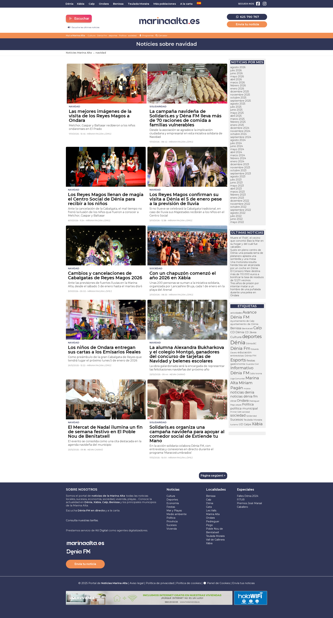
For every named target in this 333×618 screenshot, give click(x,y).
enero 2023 (237, 197)
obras (233, 401)
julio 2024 (236, 143)
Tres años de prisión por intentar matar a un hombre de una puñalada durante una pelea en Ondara (245, 289)
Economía (172, 503)
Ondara (243, 401)
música (247, 388)
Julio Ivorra (256, 373)
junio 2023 (236, 182)
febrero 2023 (238, 194)
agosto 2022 (237, 212)
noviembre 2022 (240, 203)
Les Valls (211, 510)
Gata (209, 506)
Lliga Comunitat (237, 379)
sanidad (246, 411)
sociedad (132, 35)
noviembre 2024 (240, 131)
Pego (232, 405)
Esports (238, 359)
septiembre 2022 (240, 209)
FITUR (241, 499)
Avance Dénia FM (243, 314)
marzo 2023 (237, 191)
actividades (236, 313)
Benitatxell (247, 328)
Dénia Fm (102, 35)
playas (238, 405)
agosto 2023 (237, 176)
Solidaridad (251, 416)
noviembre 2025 (240, 94)
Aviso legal (137, 583)
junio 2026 (236, 73)
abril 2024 (236, 152)
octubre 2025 (238, 97)
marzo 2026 (237, 82)
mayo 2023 (237, 185)
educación (244, 352)
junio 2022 (236, 219)
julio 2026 (236, 70)
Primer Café (235, 412)
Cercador (162, 35)
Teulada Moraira (253, 419)
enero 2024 (237, 161)
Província (172, 521)
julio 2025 (235, 106)
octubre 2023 (238, 170)
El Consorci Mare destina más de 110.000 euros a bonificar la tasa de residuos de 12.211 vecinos (247, 276)
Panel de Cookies (218, 583)
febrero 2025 (238, 121)
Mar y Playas (174, 510)
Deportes (172, 499)
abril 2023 (236, 188)
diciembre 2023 (239, 164)
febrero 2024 (238, 158)
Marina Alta (213, 514)
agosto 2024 (238, 140)
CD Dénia (237, 332)
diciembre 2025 (239, 91)
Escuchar (81, 18)
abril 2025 (236, 115)
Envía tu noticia (247, 24)
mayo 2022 (237, 222)
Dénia (237, 342)
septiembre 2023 (240, 173)
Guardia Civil (252, 364)
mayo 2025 (237, 112)
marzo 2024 (237, 155)
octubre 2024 (238, 134)
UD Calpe (245, 424)
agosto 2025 (237, 103)
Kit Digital (101, 530)
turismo (234, 424)
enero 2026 (237, 88)
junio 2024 (236, 146)
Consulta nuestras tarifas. (82, 520)
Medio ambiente (176, 514)
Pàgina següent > (213, 475)
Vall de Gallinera (215, 539)
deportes (113, 35)
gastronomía (237, 363)
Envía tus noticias (243, 583)
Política (122, 35)
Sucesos (236, 419)
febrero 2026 (238, 85)
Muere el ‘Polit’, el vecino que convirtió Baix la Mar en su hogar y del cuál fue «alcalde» (247, 242)
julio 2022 (236, 216)
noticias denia (242, 392)
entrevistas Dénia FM (243, 355)
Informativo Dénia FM (241, 370)
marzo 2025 (237, 118)
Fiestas (170, 506)
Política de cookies (188, 583)
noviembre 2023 (240, 167)
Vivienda (171, 528)
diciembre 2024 (239, 127)
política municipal (244, 408)
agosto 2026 (237, 67)
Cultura (91, 35)
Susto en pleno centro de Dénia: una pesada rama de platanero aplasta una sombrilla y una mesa (246, 254)
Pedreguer (254, 401)
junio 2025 (236, 109)
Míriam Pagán (241, 385)
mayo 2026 (237, 76)
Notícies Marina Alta (79, 52)
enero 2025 (237, 125)
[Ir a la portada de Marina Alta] (169, 20)
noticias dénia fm (244, 396)
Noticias (173, 489)
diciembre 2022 (239, 200)
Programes (147, 35)
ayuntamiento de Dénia (244, 324)
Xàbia (257, 423)
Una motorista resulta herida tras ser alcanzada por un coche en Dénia (245, 265)
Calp (257, 328)
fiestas (251, 360)
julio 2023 (236, 179)
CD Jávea (250, 332)
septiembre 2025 (240, 100)
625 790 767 (249, 17)
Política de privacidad (160, 583)
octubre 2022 (238, 206)
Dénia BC (251, 343)
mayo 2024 (237, 149)
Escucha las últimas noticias (85, 27)
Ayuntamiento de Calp (242, 321)
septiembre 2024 (240, 137)
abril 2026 (236, 79)
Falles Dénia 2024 (247, 496)
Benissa (235, 328)
